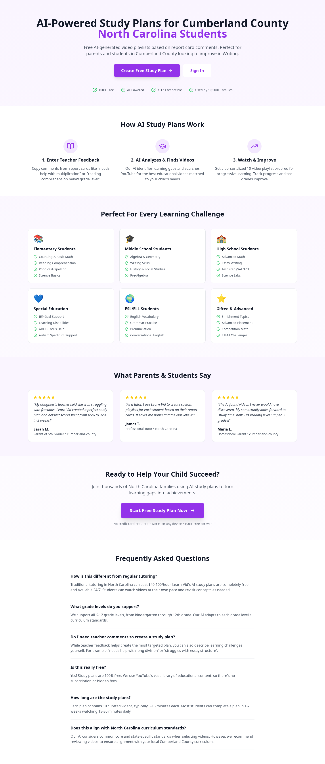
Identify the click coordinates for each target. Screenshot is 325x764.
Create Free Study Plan (143, 70)
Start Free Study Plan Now (158, 510)
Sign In (197, 70)
